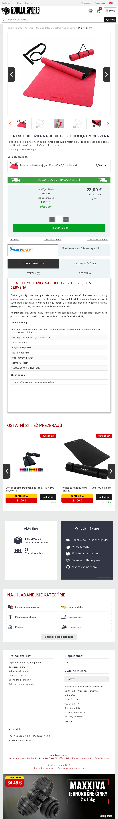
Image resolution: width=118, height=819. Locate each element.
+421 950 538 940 (18, 736)
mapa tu (68, 721)
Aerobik (29, 28)
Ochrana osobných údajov (22, 684)
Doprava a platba (52, 239)
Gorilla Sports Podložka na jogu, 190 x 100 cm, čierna (30, 489)
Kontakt (28, 3)
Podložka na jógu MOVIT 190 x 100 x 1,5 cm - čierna (86, 489)
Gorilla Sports (15, 28)
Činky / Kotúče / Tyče (60, 758)
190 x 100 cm (85, 28)
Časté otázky (7, 3)
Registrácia (100, 3)
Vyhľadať (110, 19)
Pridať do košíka (59, 228)
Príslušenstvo (102, 758)
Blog (19, 3)
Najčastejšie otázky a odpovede (25, 662)
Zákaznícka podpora (97, 239)
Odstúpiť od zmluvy (19, 667)
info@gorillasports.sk (20, 740)
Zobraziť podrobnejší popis (22, 149)
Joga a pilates (43, 28)
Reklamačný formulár (19, 671)
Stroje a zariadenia (19, 758)
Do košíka (48, 497)
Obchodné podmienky (20, 680)
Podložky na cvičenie (64, 28)
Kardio (34, 758)
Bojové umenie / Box (82, 758)
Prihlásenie (86, 3)
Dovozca (14, 239)
